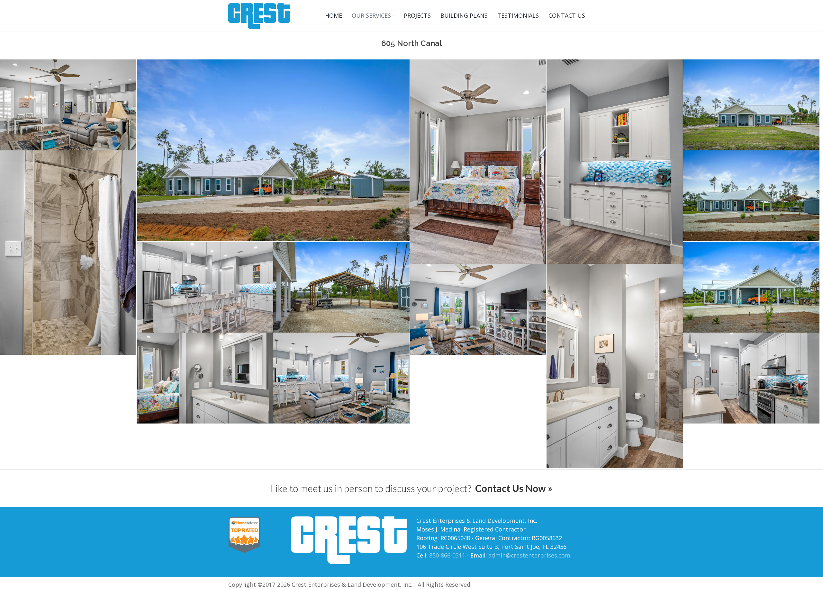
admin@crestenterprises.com (529, 555)
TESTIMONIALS (518, 15)
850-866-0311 (447, 555)
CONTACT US (566, 15)
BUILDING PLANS (464, 15)
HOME (333, 15)
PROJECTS (417, 15)
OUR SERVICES (371, 15)
